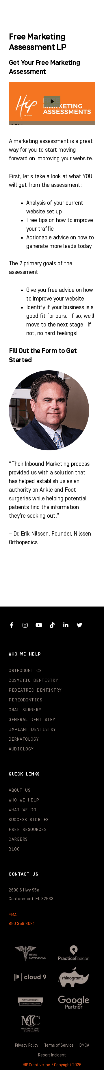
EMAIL (14, 915)
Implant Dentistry (32, 729)
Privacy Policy (26, 1045)
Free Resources (28, 829)
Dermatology (24, 739)
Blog (14, 849)
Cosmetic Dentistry (33, 680)
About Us (19, 790)
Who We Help (24, 800)
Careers (18, 839)
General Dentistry (32, 719)
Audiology (21, 749)
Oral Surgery (25, 709)
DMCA (84, 1045)
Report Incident (52, 1055)
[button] (88, 11)
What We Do (22, 810)
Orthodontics (25, 670)
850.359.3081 (21, 923)
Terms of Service (59, 1045)
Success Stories (29, 819)
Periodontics (25, 700)
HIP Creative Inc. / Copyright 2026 (52, 1065)
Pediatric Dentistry (35, 690)
